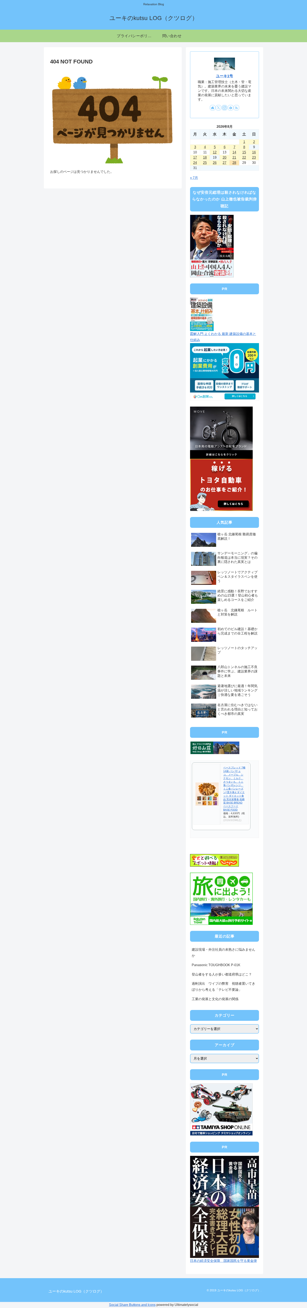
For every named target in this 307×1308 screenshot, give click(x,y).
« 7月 (194, 177)
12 (215, 152)
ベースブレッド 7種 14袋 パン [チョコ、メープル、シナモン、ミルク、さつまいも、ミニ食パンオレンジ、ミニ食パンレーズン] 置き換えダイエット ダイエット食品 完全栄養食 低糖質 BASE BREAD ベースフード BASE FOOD (234, 788)
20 (224, 157)
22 (244, 157)
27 (224, 162)
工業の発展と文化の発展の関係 (215, 999)
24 (195, 162)
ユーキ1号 (224, 76)
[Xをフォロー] (218, 107)
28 (234, 162)
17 (195, 157)
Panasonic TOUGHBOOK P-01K (216, 965)
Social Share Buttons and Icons (132, 1305)
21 (234, 157)
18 (205, 157)
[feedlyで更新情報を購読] (230, 107)
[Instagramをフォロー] (224, 107)
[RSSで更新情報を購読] (236, 107)
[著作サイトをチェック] (212, 107)
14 (234, 152)
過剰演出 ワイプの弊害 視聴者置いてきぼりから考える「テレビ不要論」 (223, 986)
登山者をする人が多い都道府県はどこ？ (222, 974)
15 (244, 152)
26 (215, 162)
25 (205, 162)
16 (254, 152)
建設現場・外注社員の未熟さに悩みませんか (223, 952)
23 (254, 157)
